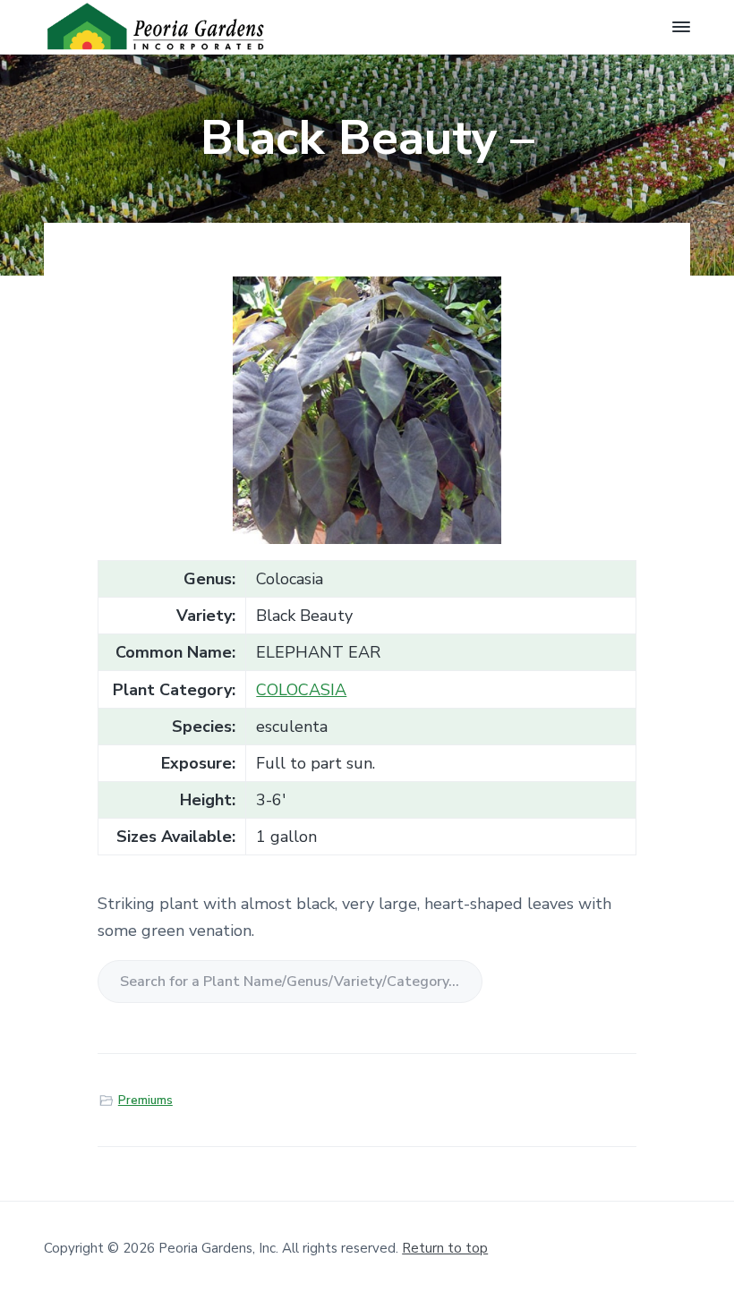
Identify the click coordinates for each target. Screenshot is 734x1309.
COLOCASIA (301, 690)
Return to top (445, 1248)
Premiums (145, 1100)
